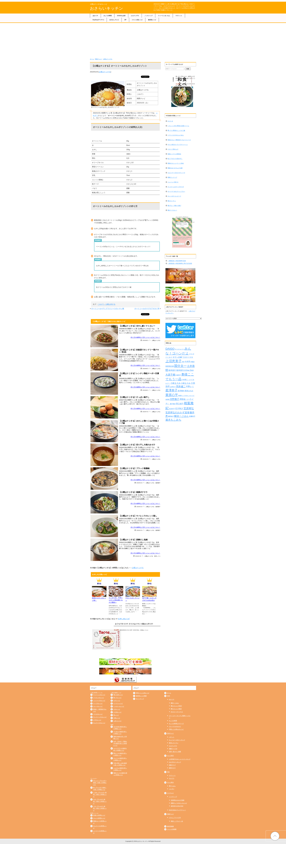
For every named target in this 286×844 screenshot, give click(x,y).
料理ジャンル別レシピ (142, 693)
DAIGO (169, 348)
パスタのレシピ (98, 714)
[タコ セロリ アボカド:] (182, 232)
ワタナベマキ (187, 357)
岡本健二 (181, 386)
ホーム (92, 59)
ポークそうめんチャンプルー (176, 191)
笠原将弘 (189, 408)
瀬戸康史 (173, 404)
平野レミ (190, 386)
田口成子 (180, 404)
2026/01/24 (139, 482)
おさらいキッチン (106, 8)
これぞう (101, 304)
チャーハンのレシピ (99, 695)
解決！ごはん (181, 416)
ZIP (125, 20)
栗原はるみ (189, 391)
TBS (168, 772)
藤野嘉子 (171, 416)
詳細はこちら (144, 630)
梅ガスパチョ (172, 201)
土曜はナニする (107, 59)
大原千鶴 (170, 374)
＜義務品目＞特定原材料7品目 (177, 261)
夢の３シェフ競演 (176, 709)
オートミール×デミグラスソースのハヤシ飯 (107, 308)
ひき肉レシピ (117, 712)
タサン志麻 (177, 357)
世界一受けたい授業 (175, 751)
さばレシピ (116, 709)
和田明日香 (169, 366)
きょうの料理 (108, 15)
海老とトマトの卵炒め (174, 154)
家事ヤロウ (172, 768)
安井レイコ (157, 556)
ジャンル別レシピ (137, 20)
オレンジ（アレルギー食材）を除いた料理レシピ (100, 782)
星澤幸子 (171, 390)
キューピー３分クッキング (177, 740)
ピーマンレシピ (118, 703)
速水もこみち (173, 419)
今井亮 (187, 362)
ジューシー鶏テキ (173, 182)
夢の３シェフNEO (176, 706)
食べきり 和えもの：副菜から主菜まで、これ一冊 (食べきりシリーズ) (185, 78)
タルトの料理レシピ (99, 818)
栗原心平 (171, 395)
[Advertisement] (143, 41)
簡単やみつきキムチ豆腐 (175, 168)
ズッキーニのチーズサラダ (176, 187)
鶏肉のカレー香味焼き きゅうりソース (179, 140)
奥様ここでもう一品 (177, 821)
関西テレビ (98, 59)
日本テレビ (170, 733)
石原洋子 (172, 409)
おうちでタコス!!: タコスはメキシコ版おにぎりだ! (134, 624)
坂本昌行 (172, 370)
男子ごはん (172, 786)
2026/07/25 (145, 411)
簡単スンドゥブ (172, 177)
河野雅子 (174, 399)
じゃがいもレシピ (118, 706)
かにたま (170, 121)
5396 (183, 220)
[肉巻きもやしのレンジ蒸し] (99, 596)
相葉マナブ (172, 765)
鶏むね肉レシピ (118, 695)
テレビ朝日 (170, 755)
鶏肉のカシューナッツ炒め (176, 163)
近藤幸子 (192, 416)
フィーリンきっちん (164, 15)
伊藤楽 (192, 362)
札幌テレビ (170, 814)
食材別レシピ (152, 20)
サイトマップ (140, 699)
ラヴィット (179, 15)
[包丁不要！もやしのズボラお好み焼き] (149, 596)
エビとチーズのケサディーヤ (176, 172)
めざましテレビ (114, 20)
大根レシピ (116, 718)
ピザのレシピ (97, 720)
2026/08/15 (145, 340)
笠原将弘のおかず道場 (177, 412)
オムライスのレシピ (99, 723)
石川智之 (179, 408)
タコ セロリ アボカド (182, 217)
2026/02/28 (145, 439)
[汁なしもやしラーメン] (132, 596)
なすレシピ (116, 700)
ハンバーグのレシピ (99, 700)
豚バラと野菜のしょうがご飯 (176, 130)
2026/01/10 (138, 556)
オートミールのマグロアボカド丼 (147, 308)
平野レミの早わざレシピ (176, 729)
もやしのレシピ (124, 619)
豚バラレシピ (117, 697)
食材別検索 (170, 826)
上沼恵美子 (173, 361)
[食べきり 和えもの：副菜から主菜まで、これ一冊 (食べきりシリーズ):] (182, 92)
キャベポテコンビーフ (174, 196)
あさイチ (95, 15)
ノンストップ (148, 15)
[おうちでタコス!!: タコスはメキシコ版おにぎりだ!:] (106, 639)
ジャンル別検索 (171, 829)
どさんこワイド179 (175, 817)
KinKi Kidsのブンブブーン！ (177, 810)
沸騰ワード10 (173, 748)
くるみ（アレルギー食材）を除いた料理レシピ (100, 794)
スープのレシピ (98, 703)
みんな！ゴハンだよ (177, 712)
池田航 (167, 399)
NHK (168, 696)
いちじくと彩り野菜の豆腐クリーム (178, 126)
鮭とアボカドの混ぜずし (175, 158)
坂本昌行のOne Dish (185, 370)
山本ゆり (173, 387)
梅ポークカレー (172, 210)
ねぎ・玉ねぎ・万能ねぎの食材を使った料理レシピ (120, 743)
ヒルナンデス (135, 15)
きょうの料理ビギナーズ (176, 723)
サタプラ (171, 778)
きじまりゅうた (179, 349)
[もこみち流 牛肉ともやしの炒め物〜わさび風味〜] (116, 595)
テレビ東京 (170, 782)
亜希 (183, 361)
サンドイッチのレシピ (100, 717)
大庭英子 (178, 375)
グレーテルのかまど (175, 726)
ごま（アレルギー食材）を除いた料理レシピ (100, 808)
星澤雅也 (181, 391)
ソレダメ (171, 789)
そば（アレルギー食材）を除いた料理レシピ (100, 801)
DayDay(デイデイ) (98, 20)
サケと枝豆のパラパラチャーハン (178, 144)
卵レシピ (116, 715)
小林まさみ (175, 383)
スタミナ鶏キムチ (173, 149)
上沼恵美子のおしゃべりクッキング (179, 759)
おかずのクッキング (175, 762)
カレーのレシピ (98, 706)
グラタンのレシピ (98, 697)
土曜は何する (110, 304)
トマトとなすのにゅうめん (176, 135)
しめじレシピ (117, 721)
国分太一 (180, 366)
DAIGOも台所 (121, 15)
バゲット (171, 737)
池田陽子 (157, 482)
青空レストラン (173, 743)
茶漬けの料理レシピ (99, 815)
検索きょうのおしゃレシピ (186, 395)
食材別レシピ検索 (141, 696)
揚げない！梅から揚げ (174, 205)
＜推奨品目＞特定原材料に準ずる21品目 (180, 263)
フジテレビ (170, 793)
